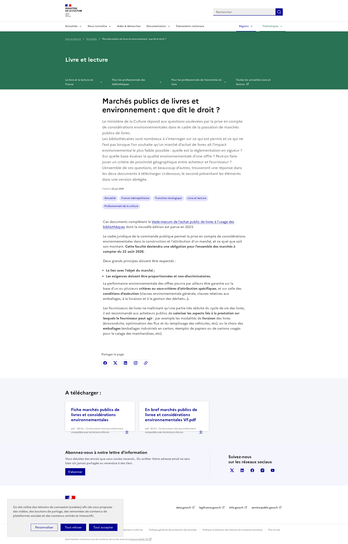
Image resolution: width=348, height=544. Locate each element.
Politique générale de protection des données (173, 529)
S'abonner (75, 472)
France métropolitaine (135, 198)
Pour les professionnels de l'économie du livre (196, 82)
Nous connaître (97, 26)
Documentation (156, 26)
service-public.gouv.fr (265, 508)
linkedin (242, 470)
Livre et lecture (73, 39)
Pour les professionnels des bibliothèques (128, 82)
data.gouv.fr (183, 508)
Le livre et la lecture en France (79, 82)
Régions (244, 26)
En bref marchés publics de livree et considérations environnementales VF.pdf (171, 415)
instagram (262, 470)
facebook (252, 470)
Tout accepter (103, 527)
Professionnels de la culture (121, 206)
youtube (272, 470)
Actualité (110, 198)
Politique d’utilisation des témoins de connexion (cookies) (232, 529)
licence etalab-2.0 (139, 539)
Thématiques (270, 26)
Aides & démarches (129, 26)
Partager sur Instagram (135, 363)
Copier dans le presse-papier (145, 363)
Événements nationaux (190, 26)
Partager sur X (115, 363)
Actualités (71, 26)
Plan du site (274, 529)
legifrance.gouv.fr (210, 508)
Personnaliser (44, 527)
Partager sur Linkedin (125, 363)
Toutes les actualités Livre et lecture (253, 82)
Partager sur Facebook (105, 363)
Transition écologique (168, 198)
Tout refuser (73, 527)
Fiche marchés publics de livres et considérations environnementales (95, 415)
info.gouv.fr (236, 508)
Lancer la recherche (279, 12)
